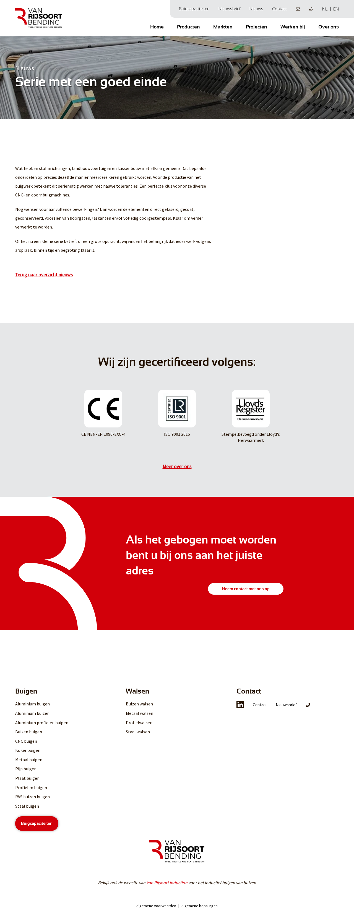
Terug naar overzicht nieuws (44, 275)
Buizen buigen (28, 731)
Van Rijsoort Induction (167, 882)
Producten (188, 27)
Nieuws (256, 8)
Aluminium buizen (32, 713)
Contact (279, 8)
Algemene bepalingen (199, 905)
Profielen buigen (31, 787)
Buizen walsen (139, 704)
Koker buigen (27, 750)
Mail (298, 9)
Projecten (256, 27)
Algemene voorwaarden (156, 905)
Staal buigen (27, 806)
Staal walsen (138, 731)
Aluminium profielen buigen (41, 722)
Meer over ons (177, 466)
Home (157, 27)
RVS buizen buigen (32, 796)
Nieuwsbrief (229, 8)
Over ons (328, 27)
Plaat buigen (27, 778)
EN (336, 9)
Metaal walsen (139, 713)
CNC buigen (26, 741)
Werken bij (292, 27)
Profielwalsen (139, 722)
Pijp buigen (26, 768)
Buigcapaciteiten (194, 8)
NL (324, 9)
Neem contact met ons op (246, 588)
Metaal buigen (28, 759)
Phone (311, 9)
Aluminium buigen (32, 704)
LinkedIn (240, 704)
